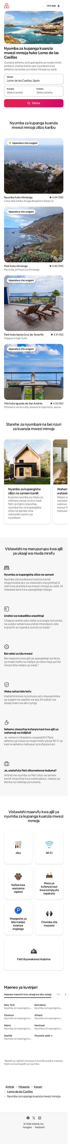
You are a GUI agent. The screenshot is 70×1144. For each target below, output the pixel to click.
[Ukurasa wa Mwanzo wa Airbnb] (6, 5)
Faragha (27, 1127)
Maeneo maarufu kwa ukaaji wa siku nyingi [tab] (27, 994)
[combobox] (34, 81)
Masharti (40, 1127)
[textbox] (19, 93)
